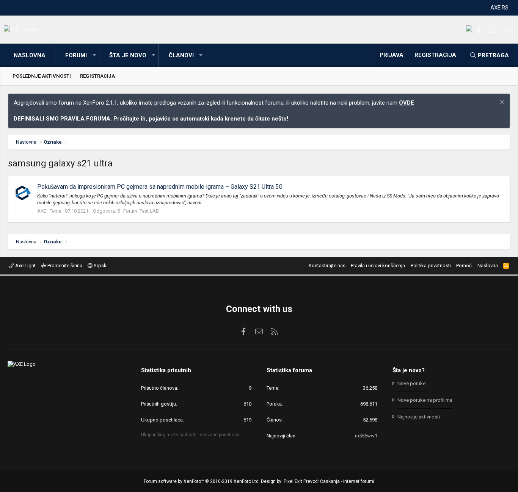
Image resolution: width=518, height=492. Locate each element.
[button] (94, 55)
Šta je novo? (408, 370)
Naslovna (30, 55)
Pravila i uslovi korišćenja (378, 265)
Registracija (97, 76)
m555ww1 (366, 436)
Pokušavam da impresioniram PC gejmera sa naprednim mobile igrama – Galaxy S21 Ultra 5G (160, 186)
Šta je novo (127, 55)
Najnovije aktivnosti (418, 417)
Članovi (181, 55)
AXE (41, 211)
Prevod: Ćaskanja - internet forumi (338, 481)
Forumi (76, 55)
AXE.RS (499, 7)
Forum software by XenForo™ (202, 481)
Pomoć (464, 265)
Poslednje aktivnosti (42, 76)
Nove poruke (411, 383)
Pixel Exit (293, 481)
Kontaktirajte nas (327, 265)
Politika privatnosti (431, 265)
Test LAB (149, 211)
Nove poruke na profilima (424, 400)
